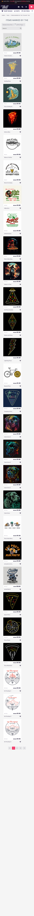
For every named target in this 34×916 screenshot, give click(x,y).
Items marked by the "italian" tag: (20, 15)
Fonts (18, 11)
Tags (8, 15)
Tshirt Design (8, 11)
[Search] (21, 28)
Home (3, 15)
